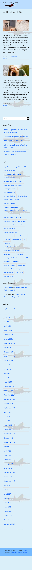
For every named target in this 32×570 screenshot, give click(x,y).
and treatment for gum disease (13, 181)
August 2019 (8, 412)
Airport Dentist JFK (20, 167)
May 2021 (7, 322)
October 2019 (8, 404)
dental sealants (22, 196)
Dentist (6, 200)
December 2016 (9, 520)
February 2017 (9, 511)
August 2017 (8, 485)
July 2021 (7, 313)
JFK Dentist (7, 243)
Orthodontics (21, 265)
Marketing (16, 261)
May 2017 (7, 498)
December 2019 (9, 395)
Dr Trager (18, 217)
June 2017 (7, 494)
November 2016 (9, 524)
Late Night (20, 254)
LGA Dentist (7, 261)
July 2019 (7, 416)
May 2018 (7, 447)
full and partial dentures (11, 232)
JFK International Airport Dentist (13, 247)
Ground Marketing (20, 236)
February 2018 (9, 460)
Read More (5, 58)
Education (7, 221)
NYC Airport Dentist (9, 265)
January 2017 (8, 515)
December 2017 (9, 468)
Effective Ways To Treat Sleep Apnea (16, 136)
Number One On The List (19, 552)
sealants (6, 269)
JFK (24, 239)
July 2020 (7, 365)
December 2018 (9, 434)
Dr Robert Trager (8, 217)
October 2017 (8, 477)
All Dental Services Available (12, 174)
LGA (27, 258)
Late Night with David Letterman (13, 258)
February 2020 (9, 386)
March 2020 (8, 382)
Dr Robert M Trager (9, 203)
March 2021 (8, 330)
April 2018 (7, 451)
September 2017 (9, 481)
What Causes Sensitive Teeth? (14, 141)
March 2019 (8, 425)
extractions (20, 225)
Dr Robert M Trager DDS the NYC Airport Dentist (15, 212)
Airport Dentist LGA (9, 170)
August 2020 (8, 360)
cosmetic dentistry (9, 192)
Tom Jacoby (7, 288)
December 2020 (9, 343)
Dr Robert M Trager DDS (11, 207)
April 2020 (7, 378)
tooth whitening (8, 276)
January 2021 (8, 339)
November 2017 (9, 472)
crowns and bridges (10, 196)
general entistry (8, 236)
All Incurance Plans (9, 178)
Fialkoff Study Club (9, 228)
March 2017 (8, 507)
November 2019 (9, 399)
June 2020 (7, 369)
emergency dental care (19, 221)
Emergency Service (9, 225)
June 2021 (7, 317)
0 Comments (14, 56)
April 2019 (7, 421)
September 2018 (9, 442)
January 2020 (8, 391)
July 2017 (7, 490)
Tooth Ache (19, 272)
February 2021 (9, 335)
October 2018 (8, 438)
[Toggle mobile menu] (28, 3)
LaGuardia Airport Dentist (11, 250)
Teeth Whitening (9, 272)
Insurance (7, 239)
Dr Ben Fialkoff (14, 200)
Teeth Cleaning (15, 269)
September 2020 (9, 356)
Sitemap (25, 550)
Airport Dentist (8, 167)
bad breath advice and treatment (13, 185)
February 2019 (9, 429)
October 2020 (8, 352)
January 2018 (8, 464)
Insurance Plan (16, 239)
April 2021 (7, 326)
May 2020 (7, 373)
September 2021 (9, 309)
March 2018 (8, 455)
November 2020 (9, 348)
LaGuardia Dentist (9, 254)
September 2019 (9, 408)
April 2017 (7, 503)
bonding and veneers (10, 189)
